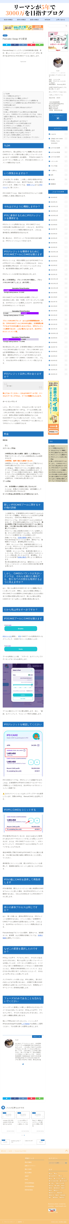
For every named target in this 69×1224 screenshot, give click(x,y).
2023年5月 (58, 233)
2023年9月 (58, 220)
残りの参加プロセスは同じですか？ (18, 132)
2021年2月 (58, 324)
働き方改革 (28, 1169)
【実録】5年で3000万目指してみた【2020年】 (58, 141)
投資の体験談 (8, 19)
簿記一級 (52, 1195)
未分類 (5, 35)
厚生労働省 (28, 1162)
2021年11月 (58, 283)
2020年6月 (58, 351)
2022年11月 (58, 256)
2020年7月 (58, 347)
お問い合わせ (60, 19)
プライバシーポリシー (9, 1221)
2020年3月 (58, 365)
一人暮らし (58, 170)
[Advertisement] (23, 75)
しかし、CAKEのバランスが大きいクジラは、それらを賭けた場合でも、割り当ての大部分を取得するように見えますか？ (23, 116)
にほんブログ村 (53, 1212)
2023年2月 (58, 247)
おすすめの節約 (58, 157)
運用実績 (56, 1197)
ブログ (64, 1178)
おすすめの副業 (58, 148)
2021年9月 (58, 292)
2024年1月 (58, 202)
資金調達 (63, 1195)
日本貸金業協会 (29, 1186)
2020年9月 (58, 338)
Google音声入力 (53, 1176)
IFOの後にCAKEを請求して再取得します (20, 130)
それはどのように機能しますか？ (16, 98)
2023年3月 (58, 242)
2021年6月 (58, 306)
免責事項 (20, 1221)
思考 (58, 175)
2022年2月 (58, 270)
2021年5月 (58, 310)
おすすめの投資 (58, 152)
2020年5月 (58, 356)
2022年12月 (58, 252)
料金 (7, 109)
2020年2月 (58, 369)
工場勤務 (58, 1185)
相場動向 (58, 184)
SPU (51, 1178)
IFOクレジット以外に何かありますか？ (19, 107)
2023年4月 (58, 238)
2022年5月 (58, 265)
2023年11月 (58, 211)
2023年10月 (58, 215)
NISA (26, 1179)
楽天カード (57, 1190)
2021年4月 (58, 315)
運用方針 (63, 1197)
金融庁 (27, 1176)
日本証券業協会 (29, 1183)
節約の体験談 (21, 19)
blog (56, 1173)
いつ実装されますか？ (13, 96)
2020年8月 (58, 342)
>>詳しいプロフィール (56, 95)
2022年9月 (58, 261)
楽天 (51, 1190)
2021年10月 (58, 288)
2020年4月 (58, 360)
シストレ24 (58, 161)
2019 (51, 1173)
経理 (58, 1195)
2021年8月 (58, 297)
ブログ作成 (58, 166)
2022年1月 (58, 274)
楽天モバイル (53, 1192)
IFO (19, 636)
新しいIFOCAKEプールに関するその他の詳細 (21, 112)
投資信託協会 (29, 1190)
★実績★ (47, 19)
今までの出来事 (61, 1183)
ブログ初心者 (64, 1180)
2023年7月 (58, 229)
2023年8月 (58, 224)
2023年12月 (58, 206)
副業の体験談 (34, 19)
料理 (64, 1188)
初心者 (51, 1185)
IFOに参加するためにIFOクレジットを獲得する (21, 100)
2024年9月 (58, 197)
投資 (51, 1188)
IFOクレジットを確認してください (18, 125)
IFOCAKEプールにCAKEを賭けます (18, 123)
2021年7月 (58, 301)
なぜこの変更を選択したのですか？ (18, 135)
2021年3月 (58, 319)
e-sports (58, 134)
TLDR (7, 93)
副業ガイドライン (30, 1165)
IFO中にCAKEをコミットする (16, 128)
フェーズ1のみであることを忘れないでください (22, 137)
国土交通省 (28, 1172)
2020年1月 (58, 374)
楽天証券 (60, 1192)
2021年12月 (58, 279)
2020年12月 (58, 333)
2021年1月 (58, 329)
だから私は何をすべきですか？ (17, 121)
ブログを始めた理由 (54, 1180)
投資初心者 (57, 1188)
